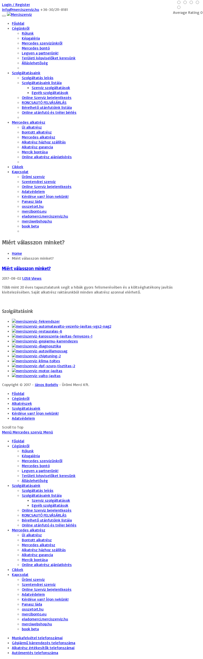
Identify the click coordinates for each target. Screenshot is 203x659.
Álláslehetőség (35, 62)
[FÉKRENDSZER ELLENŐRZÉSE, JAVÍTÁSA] (36, 321)
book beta (30, 226)
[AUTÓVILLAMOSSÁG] (39, 350)
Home (17, 253)
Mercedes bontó (36, 47)
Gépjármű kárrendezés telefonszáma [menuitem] (43, 642)
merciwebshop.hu (37, 221)
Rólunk (28, 33)
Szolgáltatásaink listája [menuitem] (42, 495)
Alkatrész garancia (37, 146)
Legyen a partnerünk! (40, 52)
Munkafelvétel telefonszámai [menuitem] (37, 637)
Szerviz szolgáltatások (51, 87)
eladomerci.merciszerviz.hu (45, 216)
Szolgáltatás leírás (37, 77)
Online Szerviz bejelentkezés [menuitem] (47, 510)
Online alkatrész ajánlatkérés (47, 156)
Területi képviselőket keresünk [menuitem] (49, 475)
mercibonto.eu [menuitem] (34, 614)
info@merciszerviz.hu (20, 9)
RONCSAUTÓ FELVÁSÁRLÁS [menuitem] (44, 515)
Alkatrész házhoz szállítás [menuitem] (44, 549)
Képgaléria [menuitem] (31, 455)
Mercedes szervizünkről (42, 43)
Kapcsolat (20, 171)
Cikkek (17, 166)
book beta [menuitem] (30, 628)
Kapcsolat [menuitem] (20, 574)
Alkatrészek (22, 403)
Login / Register (16, 4)
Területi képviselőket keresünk (49, 57)
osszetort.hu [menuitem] (33, 609)
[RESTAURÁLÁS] (37, 331)
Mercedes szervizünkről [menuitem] (42, 460)
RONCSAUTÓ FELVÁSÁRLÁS (44, 102)
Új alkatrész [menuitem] (32, 534)
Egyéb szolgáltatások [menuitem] (50, 505)
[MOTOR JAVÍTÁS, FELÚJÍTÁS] (37, 370)
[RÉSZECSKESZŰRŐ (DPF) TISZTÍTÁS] (43, 365)
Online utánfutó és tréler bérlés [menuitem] (49, 525)
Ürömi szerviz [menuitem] (33, 579)
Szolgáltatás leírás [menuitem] (37, 490)
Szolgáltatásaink (26, 72)
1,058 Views (32, 278)
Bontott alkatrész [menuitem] (37, 539)
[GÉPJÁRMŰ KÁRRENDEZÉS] (45, 341)
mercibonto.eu (34, 211)
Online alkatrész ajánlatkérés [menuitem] (47, 564)
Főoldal (18, 23)
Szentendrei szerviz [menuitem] (39, 584)
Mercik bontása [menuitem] (35, 559)
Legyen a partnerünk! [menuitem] (40, 470)
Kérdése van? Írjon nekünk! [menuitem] (45, 599)
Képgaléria (31, 38)
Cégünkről (20, 28)
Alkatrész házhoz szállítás (44, 141)
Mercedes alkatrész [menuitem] (28, 529)
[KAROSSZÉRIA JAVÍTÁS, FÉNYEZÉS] (52, 336)
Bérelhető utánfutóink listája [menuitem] (47, 520)
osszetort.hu (33, 206)
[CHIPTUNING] (36, 355)
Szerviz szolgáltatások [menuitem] (51, 500)
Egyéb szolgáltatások (50, 92)
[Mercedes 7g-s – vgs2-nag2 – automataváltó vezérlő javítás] (61, 326)
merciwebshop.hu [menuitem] (37, 623)
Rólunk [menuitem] (28, 450)
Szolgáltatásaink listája (42, 82)
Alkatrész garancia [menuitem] (37, 554)
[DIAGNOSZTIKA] (36, 345)
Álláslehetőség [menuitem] (35, 480)
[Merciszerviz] (19, 14)
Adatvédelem (33, 191)
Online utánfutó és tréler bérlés (49, 112)
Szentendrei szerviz (39, 181)
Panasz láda (32, 201)
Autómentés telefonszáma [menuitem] (35, 652)
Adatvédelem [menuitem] (33, 594)
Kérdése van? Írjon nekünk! (45, 196)
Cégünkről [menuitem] (20, 445)
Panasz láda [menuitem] (32, 604)
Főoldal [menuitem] (18, 440)
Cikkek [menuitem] (17, 569)
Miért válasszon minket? (26, 268)
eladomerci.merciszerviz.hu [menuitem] (45, 618)
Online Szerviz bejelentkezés (47, 97)
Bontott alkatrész (37, 132)
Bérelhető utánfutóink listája (47, 107)
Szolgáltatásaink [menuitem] (26, 485)
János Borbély (46, 384)
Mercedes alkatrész (28, 122)
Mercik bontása (35, 151)
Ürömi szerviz (33, 176)
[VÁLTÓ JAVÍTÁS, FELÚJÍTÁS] (36, 375)
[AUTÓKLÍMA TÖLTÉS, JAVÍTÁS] (36, 360)
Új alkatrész (32, 127)
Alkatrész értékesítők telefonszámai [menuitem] (43, 647)
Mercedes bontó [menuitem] (36, 465)
